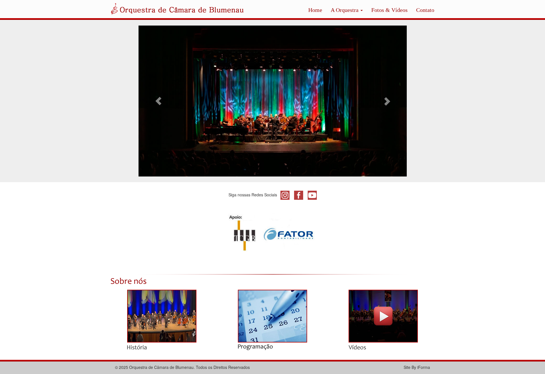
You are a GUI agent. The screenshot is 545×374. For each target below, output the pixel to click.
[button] (159, 101)
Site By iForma (417, 367)
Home (315, 10)
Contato (425, 10)
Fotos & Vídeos (389, 10)
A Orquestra (345, 10)
